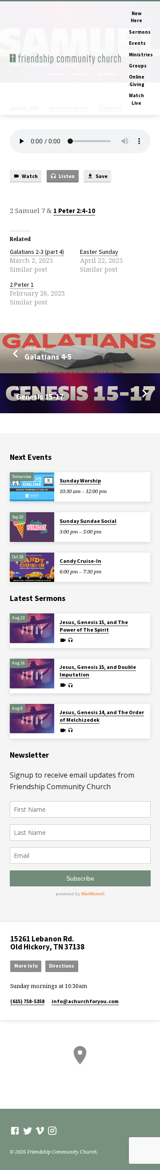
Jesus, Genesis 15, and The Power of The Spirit (94, 626)
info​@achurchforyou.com (85, 1001)
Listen (66, 176)
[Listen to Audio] (70, 640)
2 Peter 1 (22, 285)
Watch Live (136, 99)
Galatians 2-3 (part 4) (37, 252)
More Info (26, 966)
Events (137, 43)
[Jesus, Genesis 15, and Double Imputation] (32, 673)
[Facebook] (15, 1130)
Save (101, 176)
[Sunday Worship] (32, 487)
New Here (136, 17)
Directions (61, 966)
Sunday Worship (80, 480)
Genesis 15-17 (40, 396)
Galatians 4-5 (48, 357)
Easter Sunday (99, 252)
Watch (29, 176)
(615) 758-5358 (27, 1001)
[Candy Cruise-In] (32, 567)
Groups (138, 66)
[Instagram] (52, 1130)
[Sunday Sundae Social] (32, 527)
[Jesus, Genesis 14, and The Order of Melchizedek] (32, 719)
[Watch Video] (63, 640)
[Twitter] (28, 1130)
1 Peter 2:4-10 (74, 211)
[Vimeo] (40, 1130)
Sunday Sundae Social (88, 521)
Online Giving (136, 80)
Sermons (140, 32)
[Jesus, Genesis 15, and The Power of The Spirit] (32, 628)
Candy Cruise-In (80, 560)
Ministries (141, 54)
